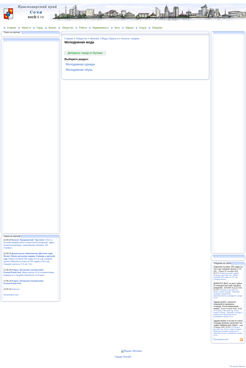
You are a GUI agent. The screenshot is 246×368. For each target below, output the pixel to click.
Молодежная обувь (79, 69)
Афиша (129, 27)
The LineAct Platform (237, 366)
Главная (11, 27)
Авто (117, 27)
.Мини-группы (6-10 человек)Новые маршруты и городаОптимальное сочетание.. (29, 272)
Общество (67, 27)
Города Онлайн (123, 356)
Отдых (142, 27)
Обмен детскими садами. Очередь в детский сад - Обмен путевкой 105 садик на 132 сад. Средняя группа (226, 276)
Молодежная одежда (80, 64)
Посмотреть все (11, 295)
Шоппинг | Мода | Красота (104, 38)
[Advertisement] (31, 136)
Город (40, 27)
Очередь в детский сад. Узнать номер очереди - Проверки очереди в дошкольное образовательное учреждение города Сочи (228, 294)
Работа (83, 27)
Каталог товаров (130, 38)
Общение (157, 27)
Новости (26, 27)
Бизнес (52, 27)
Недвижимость (101, 27)
